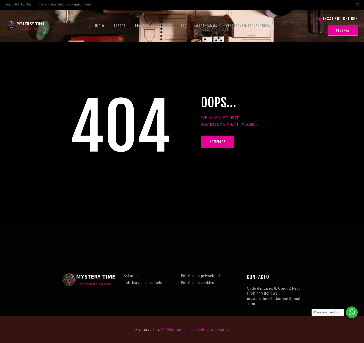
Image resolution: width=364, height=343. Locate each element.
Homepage (217, 142)
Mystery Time (147, 329)
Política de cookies (197, 283)
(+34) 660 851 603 (262, 294)
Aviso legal (133, 276)
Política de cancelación (144, 283)
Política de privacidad (200, 276)
